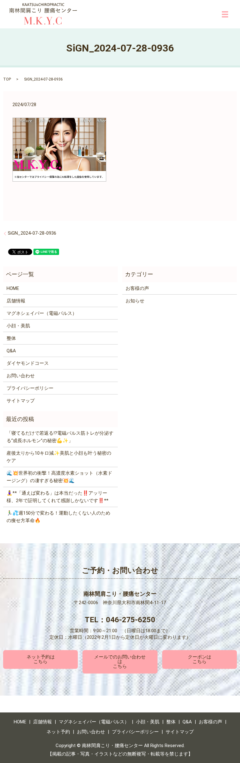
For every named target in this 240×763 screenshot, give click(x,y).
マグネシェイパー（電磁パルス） (42, 313)
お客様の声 (137, 288)
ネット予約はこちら (41, 659)
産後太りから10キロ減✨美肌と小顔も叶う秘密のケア (59, 456)
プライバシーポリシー (30, 388)
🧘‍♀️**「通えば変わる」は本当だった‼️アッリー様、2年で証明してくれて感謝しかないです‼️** (57, 496)
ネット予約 (58, 732)
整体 (11, 338)
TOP (7, 79)
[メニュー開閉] (225, 14)
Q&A (11, 351)
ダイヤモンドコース (28, 363)
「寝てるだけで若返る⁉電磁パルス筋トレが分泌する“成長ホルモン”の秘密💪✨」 (60, 436)
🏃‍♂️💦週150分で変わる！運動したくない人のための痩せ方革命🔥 (58, 516)
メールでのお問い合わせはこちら (120, 661)
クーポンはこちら (199, 659)
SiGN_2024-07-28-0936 (32, 233)
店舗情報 (16, 301)
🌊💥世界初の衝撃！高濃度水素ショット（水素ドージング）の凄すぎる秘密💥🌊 (59, 476)
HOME (13, 288)
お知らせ (135, 301)
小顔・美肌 (18, 326)
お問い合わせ (21, 376)
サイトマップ (21, 401)
